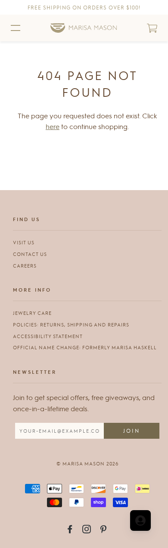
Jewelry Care (32, 313)
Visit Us (23, 242)
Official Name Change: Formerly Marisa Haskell (85, 347)
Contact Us (30, 254)
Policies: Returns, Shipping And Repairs (71, 324)
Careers (25, 265)
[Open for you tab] (140, 520)
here (52, 126)
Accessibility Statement (48, 336)
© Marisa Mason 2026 (87, 463)
